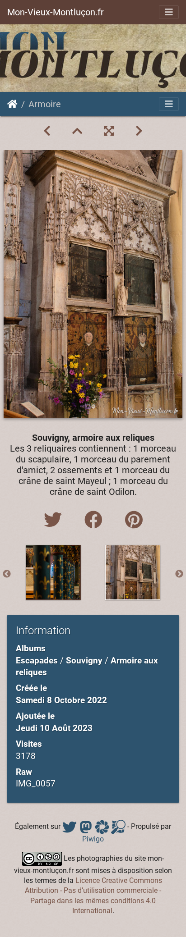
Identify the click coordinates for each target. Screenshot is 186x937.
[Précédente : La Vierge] (47, 131)
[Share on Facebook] (95, 520)
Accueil (12, 104)
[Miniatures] (77, 131)
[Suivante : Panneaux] (139, 131)
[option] (53, 572)
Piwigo (93, 839)
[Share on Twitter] (55, 520)
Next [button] (179, 574)
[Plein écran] (109, 131)
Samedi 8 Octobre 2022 (61, 700)
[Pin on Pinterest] (134, 520)
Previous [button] (6, 574)
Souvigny (84, 660)
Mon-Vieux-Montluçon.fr (55, 12)
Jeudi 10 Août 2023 (54, 728)
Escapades (37, 660)
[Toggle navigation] (169, 12)
